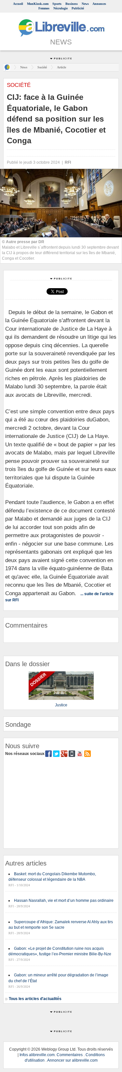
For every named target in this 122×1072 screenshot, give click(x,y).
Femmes (43, 8)
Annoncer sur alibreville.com (72, 1060)
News (85, 4)
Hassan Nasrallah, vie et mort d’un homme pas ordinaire (64, 900)
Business (71, 4)
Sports (56, 4)
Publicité (78, 8)
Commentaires (70, 1055)
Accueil (18, 4)
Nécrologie (60, 8)
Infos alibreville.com (37, 1055)
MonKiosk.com (37, 4)
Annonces (99, 4)
